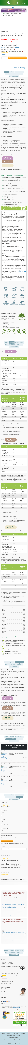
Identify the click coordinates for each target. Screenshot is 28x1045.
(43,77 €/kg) (3, 47)
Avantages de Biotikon (13, 76)
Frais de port (16, 47)
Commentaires (19, 74)
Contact (14, 1033)
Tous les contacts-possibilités (7, 994)
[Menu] (3, 2)
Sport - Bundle (13, 915)
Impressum (18, 1035)
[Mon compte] (22, 2)
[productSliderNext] (24, 907)
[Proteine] (4, 756)
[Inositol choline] (14, 932)
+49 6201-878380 (7, 983)
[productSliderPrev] (2, 907)
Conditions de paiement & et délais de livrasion (14, 1039)
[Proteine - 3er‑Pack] (4, 782)
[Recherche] (17, 3)
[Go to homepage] (9, 2)
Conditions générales (6, 1033)
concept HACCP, (21, 271)
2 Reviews (3, 54)
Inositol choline (13, 940)
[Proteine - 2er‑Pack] (4, 769)
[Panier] (25, 3)
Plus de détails (16, 1007)
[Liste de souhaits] (20, 3)
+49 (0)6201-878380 (18, 7)
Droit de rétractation (20, 1033)
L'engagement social (15, 279)
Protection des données (14, 1037)
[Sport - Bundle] (13, 906)
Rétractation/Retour (11, 1035)
